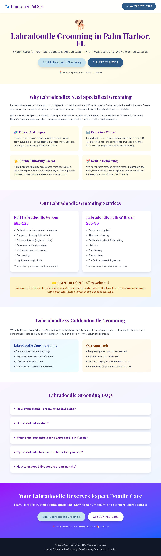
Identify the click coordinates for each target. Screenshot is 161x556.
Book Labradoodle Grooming (62, 62)
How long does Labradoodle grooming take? (47, 466)
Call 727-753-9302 (105, 62)
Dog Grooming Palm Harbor (92, 549)
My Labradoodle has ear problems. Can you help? (50, 452)
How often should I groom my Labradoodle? (46, 409)
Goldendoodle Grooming (65, 549)
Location (112, 549)
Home (48, 549)
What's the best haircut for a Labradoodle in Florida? (52, 438)
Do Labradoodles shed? (33, 423)
